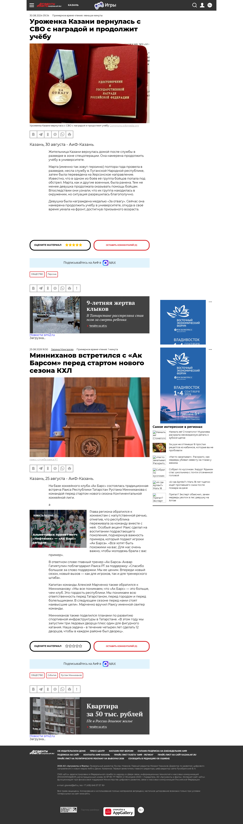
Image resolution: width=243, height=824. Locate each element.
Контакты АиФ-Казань (96, 755)
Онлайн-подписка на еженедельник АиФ (162, 751)
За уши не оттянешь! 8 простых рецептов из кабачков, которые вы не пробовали (191, 447)
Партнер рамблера (90, 810)
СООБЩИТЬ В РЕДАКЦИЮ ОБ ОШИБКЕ (149, 758)
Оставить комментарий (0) (121, 245)
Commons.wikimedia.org (124, 125)
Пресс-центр (97, 751)
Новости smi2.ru (42, 335)
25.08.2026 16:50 (39, 349)
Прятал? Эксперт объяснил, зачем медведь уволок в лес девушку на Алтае (189, 497)
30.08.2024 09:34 (39, 15)
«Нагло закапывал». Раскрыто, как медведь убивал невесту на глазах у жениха (190, 459)
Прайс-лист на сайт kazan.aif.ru (177, 755)
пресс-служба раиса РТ (44, 459)
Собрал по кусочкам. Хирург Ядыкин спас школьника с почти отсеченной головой (191, 472)
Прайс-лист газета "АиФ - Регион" (133, 755)
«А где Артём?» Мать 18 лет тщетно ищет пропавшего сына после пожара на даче (189, 484)
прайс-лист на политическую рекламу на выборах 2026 (90, 758)
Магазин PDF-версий (121, 751)
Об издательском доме (71, 751)
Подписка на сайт (68, 755)
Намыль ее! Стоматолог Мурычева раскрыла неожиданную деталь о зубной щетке (189, 434)
